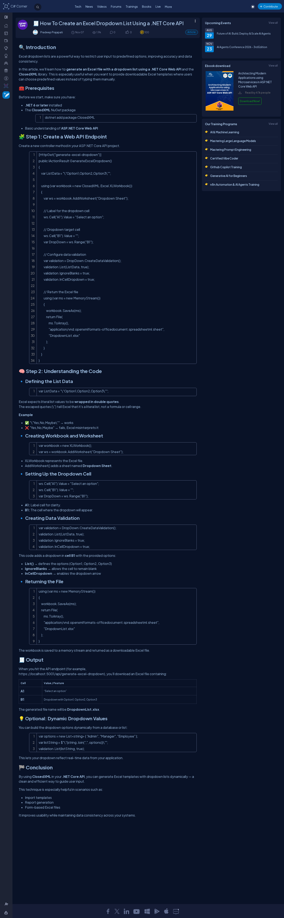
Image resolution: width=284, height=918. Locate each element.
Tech (78, 6)
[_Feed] (6, 25)
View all (273, 22)
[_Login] (6, 912)
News (89, 6)
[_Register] (6, 904)
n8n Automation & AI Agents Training (234, 184)
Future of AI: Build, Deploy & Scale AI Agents (244, 33)
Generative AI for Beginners (228, 176)
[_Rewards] (6, 78)
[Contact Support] (176, 911)
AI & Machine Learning (224, 132)
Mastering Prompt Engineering (230, 149)
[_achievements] (6, 55)
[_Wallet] (6, 40)
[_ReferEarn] (6, 70)
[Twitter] (117, 911)
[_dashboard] (6, 33)
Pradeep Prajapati (51, 32)
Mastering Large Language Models (233, 141)
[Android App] (156, 911)
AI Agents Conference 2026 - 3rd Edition (242, 47)
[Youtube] (136, 911)
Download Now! (250, 101)
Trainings (132, 6)
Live (158, 6)
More (168, 7)
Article (192, 32)
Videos (102, 6)
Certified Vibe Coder (224, 158)
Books (146, 6)
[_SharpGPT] (6, 85)
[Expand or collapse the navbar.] (6, 17)
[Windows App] (147, 911)
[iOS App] (166, 911)
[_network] (6, 63)
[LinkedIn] (126, 911)
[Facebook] (107, 911)
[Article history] (73, 32)
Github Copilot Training (226, 167)
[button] (127, 32)
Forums (116, 6)
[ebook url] (219, 109)
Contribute (270, 6)
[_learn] (6, 48)
